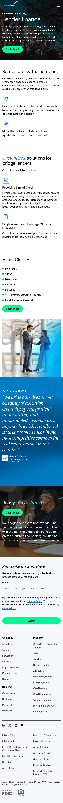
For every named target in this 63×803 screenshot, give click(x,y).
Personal (7, 704)
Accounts (38, 670)
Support (6, 679)
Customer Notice (41, 759)
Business (7, 699)
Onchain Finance (42, 699)
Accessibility (8, 768)
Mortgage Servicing (42, 765)
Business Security (41, 741)
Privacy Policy (34, 601)
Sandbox (38, 659)
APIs (35, 653)
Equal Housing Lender (12, 756)
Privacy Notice (9, 741)
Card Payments (41, 682)
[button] (58, 5)
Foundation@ (9, 673)
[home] (10, 5)
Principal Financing (43, 705)
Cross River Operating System (45, 646)
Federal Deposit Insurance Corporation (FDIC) (14, 749)
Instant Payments (42, 676)
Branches (7, 710)
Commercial (9, 693)
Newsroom (8, 655)
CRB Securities (41, 711)
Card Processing (42, 694)
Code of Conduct (41, 747)
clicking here (9, 608)
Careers (6, 649)
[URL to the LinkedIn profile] (3, 725)
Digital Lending (41, 665)
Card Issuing (40, 688)
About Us (7, 644)
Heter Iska (7, 762)
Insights (6, 661)
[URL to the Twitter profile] (9, 725)
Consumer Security (42, 753)
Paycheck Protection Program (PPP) (43, 772)
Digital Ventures (10, 667)
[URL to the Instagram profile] (16, 725)
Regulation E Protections (45, 735)
